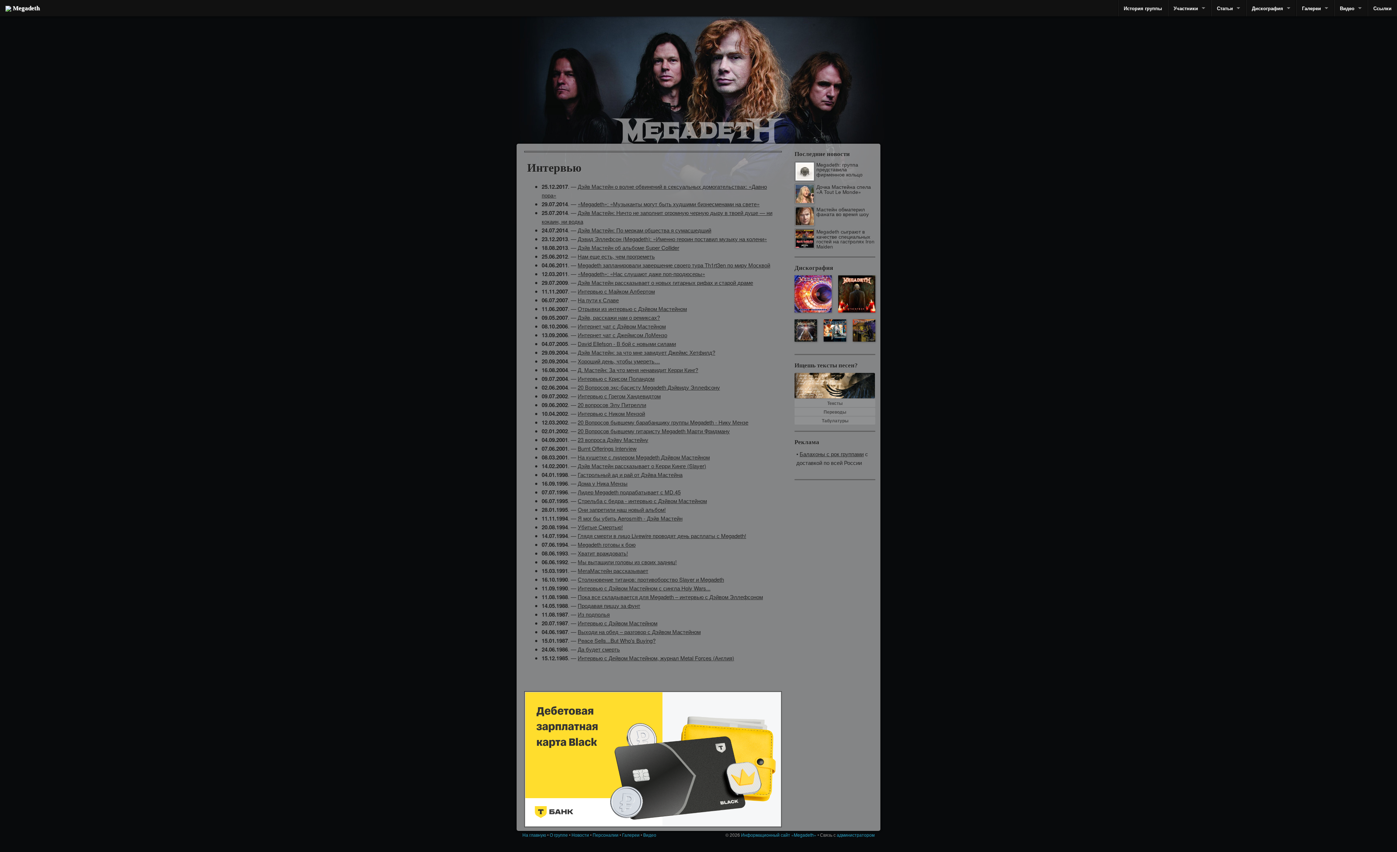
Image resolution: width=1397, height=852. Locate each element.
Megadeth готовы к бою (607, 544)
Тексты (835, 403)
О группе (559, 835)
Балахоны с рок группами (832, 454)
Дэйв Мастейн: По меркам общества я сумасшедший (644, 230)
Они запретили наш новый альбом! (622, 509)
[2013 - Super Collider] (813, 293)
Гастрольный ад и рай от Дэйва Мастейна (630, 474)
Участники (1186, 8)
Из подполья (594, 614)
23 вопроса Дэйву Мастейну (613, 439)
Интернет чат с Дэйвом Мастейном (622, 326)
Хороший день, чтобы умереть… (619, 361)
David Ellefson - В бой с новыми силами (627, 343)
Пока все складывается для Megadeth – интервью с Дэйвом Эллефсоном (670, 597)
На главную (534, 835)
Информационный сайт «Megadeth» (778, 835)
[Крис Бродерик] (666, 67)
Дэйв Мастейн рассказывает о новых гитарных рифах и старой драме (665, 282)
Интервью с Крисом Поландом (616, 378)
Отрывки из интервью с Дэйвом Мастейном (632, 308)
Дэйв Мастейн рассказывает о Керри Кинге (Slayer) (642, 466)
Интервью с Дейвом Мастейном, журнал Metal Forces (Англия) (656, 658)
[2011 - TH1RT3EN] (856, 293)
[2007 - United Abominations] (835, 330)
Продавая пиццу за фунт (609, 605)
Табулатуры (835, 420)
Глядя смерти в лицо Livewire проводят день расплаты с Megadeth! (662, 536)
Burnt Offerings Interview (607, 448)
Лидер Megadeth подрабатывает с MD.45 (629, 492)
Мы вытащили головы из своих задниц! (627, 562)
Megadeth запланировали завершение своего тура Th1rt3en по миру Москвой (674, 265)
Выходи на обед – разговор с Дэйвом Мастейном (639, 632)
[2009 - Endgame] (806, 330)
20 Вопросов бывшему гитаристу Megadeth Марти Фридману (654, 431)
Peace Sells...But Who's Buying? (617, 640)
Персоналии (605, 835)
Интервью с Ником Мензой (611, 413)
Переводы (835, 412)
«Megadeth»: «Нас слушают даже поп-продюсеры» (641, 274)
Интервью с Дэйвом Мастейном (617, 623)
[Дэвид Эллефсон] (823, 87)
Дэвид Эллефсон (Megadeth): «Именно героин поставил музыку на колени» (672, 239)
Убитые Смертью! (600, 527)
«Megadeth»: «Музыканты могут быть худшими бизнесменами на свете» (669, 204)
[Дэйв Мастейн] (731, 65)
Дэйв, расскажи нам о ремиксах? (619, 317)
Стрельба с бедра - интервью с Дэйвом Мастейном (642, 501)
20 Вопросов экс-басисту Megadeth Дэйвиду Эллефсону (649, 387)
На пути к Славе (598, 300)
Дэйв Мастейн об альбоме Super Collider (628, 247)
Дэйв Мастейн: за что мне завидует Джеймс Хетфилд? (646, 352)
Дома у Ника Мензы (603, 483)
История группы (1143, 8)
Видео (1347, 8)
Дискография (1267, 8)
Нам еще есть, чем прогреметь (616, 256)
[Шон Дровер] (562, 78)
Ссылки (1382, 8)
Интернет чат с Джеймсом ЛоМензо (622, 335)
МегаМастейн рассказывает (613, 570)
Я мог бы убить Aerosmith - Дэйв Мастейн (630, 518)
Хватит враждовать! (603, 553)
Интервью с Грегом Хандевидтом (619, 396)
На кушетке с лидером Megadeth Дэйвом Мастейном (644, 457)
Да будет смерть (599, 649)
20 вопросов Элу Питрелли (612, 405)
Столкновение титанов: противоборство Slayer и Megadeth (651, 579)
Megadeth (25, 8)
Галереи (1311, 8)
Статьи (1225, 8)
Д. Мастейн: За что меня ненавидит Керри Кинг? (638, 370)
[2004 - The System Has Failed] (864, 330)
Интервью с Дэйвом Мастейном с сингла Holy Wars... (644, 588)
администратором (856, 835)
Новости (580, 835)
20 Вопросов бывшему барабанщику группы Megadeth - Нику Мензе (663, 422)
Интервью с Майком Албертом (616, 291)
